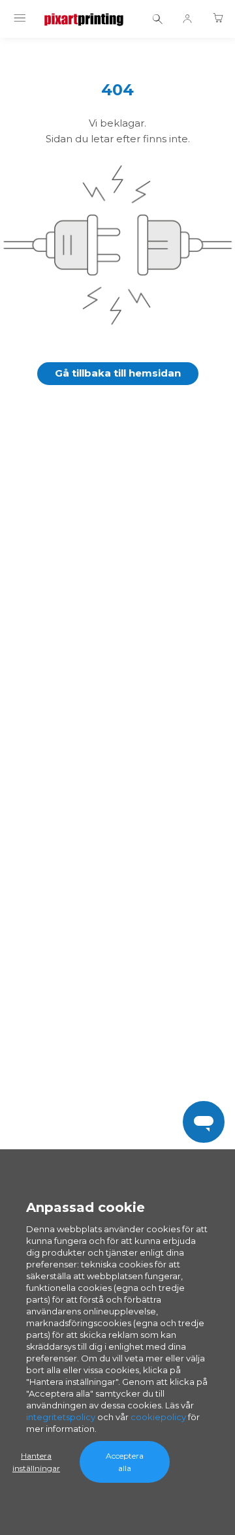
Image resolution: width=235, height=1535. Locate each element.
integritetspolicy (60, 1417)
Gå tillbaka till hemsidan (118, 373)
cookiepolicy (158, 1417)
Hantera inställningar (36, 1462)
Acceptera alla (125, 1462)
